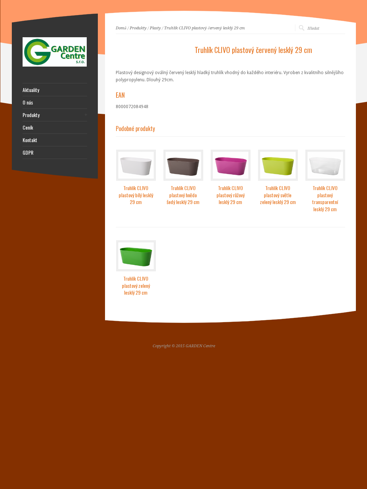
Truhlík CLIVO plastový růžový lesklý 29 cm (230, 194)
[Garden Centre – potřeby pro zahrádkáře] (55, 65)
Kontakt (30, 139)
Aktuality (31, 89)
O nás (28, 102)
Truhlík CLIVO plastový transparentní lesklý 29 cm (325, 198)
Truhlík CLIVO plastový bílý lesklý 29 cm (136, 194)
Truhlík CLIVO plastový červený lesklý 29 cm (204, 28)
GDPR (28, 152)
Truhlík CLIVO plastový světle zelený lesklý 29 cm (278, 194)
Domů (121, 28)
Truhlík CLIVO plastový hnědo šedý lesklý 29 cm (183, 194)
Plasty (155, 28)
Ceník (28, 127)
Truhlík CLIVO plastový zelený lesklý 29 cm (136, 285)
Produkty (138, 28)
